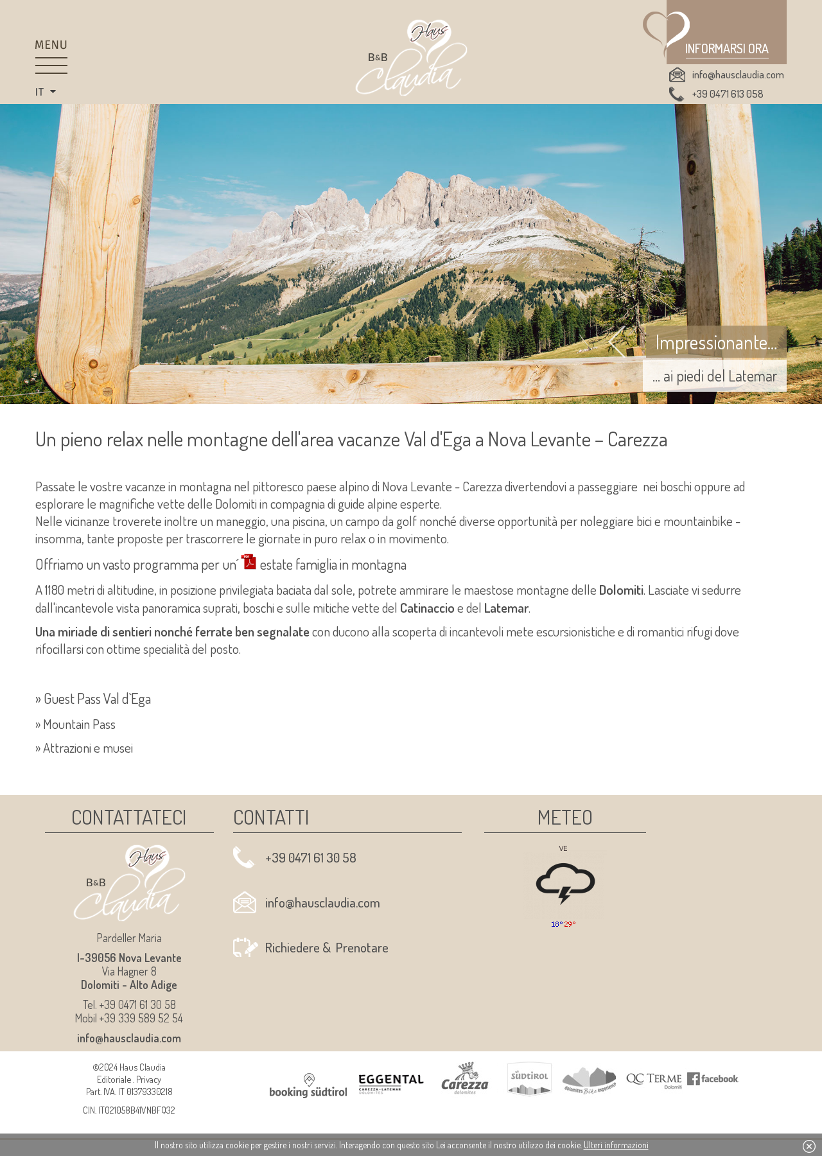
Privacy (148, 1079)
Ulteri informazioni (616, 1144)
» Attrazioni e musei (84, 747)
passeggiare (607, 486)
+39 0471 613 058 (728, 93)
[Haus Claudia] (411, 57)
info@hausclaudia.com (738, 74)
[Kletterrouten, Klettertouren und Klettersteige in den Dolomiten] (186, 503)
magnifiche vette (142, 503)
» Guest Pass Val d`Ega (93, 698)
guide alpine (368, 503)
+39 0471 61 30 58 (310, 857)
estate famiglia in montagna (333, 564)
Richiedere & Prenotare (327, 947)
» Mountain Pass (75, 723)
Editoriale (114, 1079)
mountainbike (699, 520)
